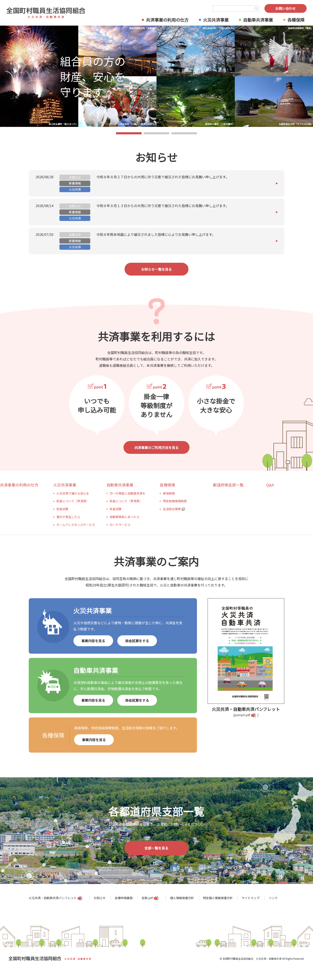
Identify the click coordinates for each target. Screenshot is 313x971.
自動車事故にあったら (124, 517)
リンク (273, 898)
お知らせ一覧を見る (156, 269)
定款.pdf (147, 898)
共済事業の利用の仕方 (167, 20)
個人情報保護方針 (182, 898)
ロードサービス (120, 525)
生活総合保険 (172, 509)
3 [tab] (184, 133)
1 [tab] (129, 133)
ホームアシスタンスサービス (75, 525)
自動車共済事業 (258, 20)
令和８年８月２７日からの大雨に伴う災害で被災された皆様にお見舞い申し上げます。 (162, 176)
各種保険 (295, 20)
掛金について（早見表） (72, 501)
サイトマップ (251, 898)
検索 (256, 8)
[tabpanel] (156, 76)
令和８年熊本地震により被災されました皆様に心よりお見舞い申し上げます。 (155, 234)
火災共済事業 (216, 20)
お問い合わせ (285, 8)
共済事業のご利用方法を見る (156, 447)
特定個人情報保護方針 (218, 898)
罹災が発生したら (68, 517)
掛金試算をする (137, 640)
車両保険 (169, 493)
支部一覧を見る (156, 848)
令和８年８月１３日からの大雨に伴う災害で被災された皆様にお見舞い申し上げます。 (162, 205)
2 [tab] (157, 133)
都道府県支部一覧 (228, 485)
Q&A (270, 485)
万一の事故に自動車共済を (127, 493)
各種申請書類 (124, 898)
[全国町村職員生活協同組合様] (45, 12)
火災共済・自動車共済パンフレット (53, 898)
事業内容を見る (93, 640)
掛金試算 (62, 509)
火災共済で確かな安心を (72, 493)
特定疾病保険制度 (175, 501)
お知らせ (100, 898)
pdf (248, 715)
